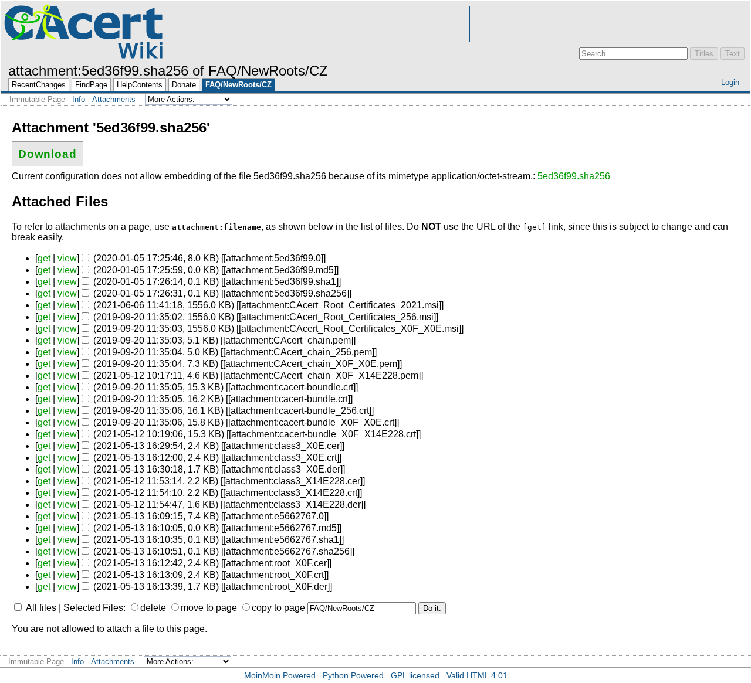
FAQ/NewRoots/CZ (238, 84)
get (44, 258)
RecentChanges (39, 84)
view (67, 258)
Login (730, 82)
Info (78, 99)
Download (47, 154)
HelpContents (140, 84)
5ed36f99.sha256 (573, 176)
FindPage (91, 84)
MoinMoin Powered (280, 675)
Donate (184, 84)
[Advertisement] (607, 24)
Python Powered (353, 675)
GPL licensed (415, 675)
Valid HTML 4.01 (477, 675)
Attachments (114, 99)
